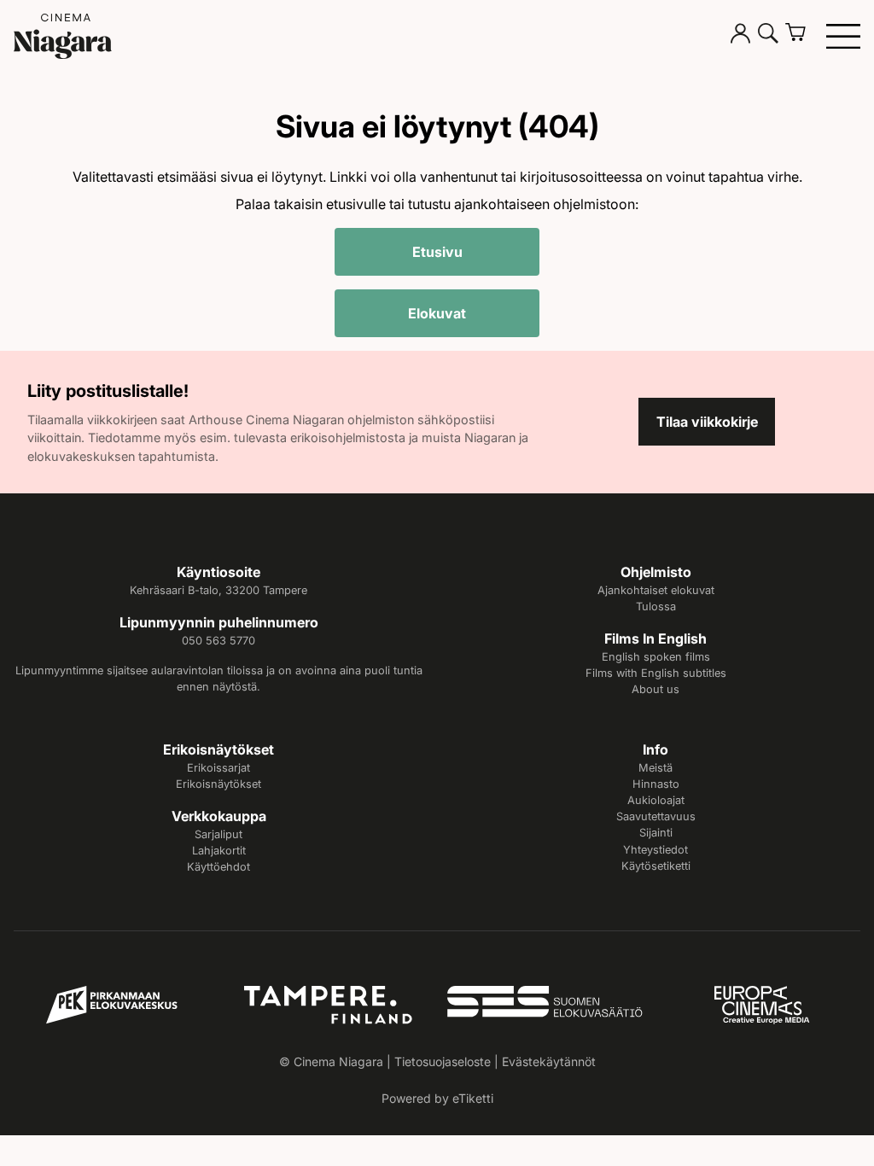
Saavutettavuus (656, 816)
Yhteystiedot (655, 849)
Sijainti (656, 832)
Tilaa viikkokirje (707, 421)
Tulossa (656, 606)
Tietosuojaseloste (442, 1061)
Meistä (655, 767)
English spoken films (656, 656)
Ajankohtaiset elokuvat (655, 590)
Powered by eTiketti (437, 1098)
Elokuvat (437, 313)
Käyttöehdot (218, 866)
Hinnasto (655, 784)
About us (655, 689)
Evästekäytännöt (549, 1061)
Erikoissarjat (218, 767)
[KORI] (802, 36)
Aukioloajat (656, 800)
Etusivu (437, 251)
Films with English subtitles (656, 673)
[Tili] (741, 36)
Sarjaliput (218, 834)
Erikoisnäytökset (218, 784)
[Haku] (768, 36)
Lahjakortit (219, 850)
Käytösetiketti (655, 866)
